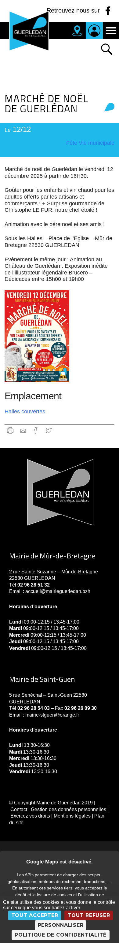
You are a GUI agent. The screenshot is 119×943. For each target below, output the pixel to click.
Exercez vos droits (30, 815)
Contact (18, 809)
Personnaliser (61, 925)
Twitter (48, 430)
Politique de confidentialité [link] (60, 935)
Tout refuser (88, 915)
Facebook (35, 430)
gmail (23, 430)
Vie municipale (96, 143)
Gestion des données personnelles (68, 809)
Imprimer (10, 430)
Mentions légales (72, 815)
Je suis (94, 30)
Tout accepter (34, 915)
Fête (71, 143)
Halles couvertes (25, 411)
